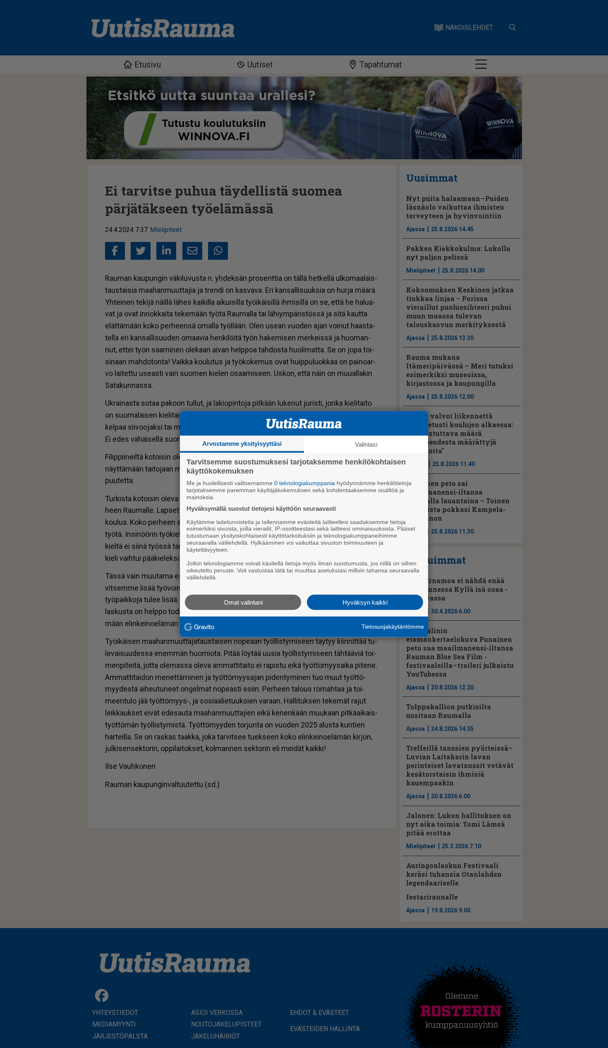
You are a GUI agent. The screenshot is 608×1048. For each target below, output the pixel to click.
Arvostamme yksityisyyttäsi (242, 443)
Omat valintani (243, 601)
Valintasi (366, 444)
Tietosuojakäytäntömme (392, 626)
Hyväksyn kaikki (365, 601)
